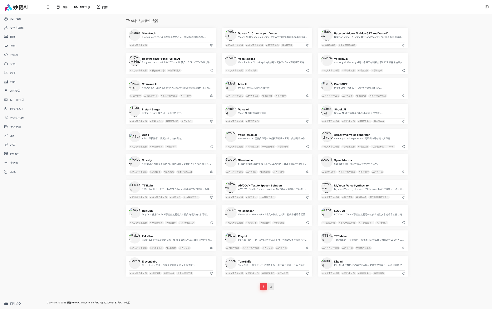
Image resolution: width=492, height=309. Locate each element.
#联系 (127, 302)
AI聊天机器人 (174, 70)
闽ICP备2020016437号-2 (108, 302)
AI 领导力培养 (150, 96)
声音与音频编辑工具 (379, 197)
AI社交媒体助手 (157, 70)
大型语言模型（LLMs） (383, 146)
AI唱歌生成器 (348, 70)
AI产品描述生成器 (234, 45)
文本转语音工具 (184, 172)
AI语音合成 (377, 70)
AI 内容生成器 (328, 45)
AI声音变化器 (272, 45)
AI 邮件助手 (135, 96)
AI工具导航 (171, 248)
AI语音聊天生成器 (378, 96)
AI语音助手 (281, 96)
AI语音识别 (278, 172)
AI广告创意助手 (366, 222)
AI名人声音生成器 (138, 45)
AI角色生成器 (252, 96)
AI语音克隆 (287, 45)
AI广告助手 (186, 96)
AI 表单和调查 (328, 172)
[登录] (487, 7)
